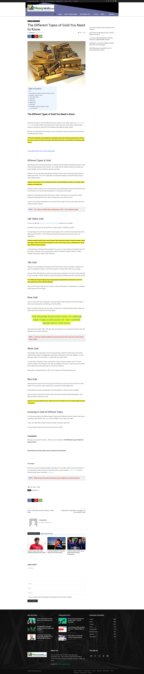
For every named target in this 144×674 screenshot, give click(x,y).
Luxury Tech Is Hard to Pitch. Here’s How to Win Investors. (102, 28)
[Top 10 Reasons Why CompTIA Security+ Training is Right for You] (62, 629)
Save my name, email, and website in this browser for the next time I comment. (50, 597)
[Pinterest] (36, 36)
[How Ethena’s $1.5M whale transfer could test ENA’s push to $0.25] (32, 628)
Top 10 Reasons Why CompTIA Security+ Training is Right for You (76, 629)
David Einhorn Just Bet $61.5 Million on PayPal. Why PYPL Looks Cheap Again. (102, 43)
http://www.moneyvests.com (45, 522)
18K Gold (32, 99)
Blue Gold (32, 104)
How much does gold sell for (48, 223)
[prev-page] (29, 558)
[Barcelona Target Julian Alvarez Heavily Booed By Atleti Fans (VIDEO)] (37, 543)
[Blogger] (91, 656)
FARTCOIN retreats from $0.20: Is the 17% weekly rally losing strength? (101, 49)
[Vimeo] (113, 1)
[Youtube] (115, 1)
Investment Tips (36, 21)
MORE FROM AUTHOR (46, 533)
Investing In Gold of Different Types (39, 106)
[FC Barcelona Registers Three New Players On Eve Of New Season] (56, 543)
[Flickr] (99, 656)
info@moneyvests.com (63, 664)
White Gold (33, 102)
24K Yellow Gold (34, 97)
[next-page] (31, 558)
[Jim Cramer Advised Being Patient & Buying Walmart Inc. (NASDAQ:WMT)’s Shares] (32, 637)
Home (29, 18)
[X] (111, 1)
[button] (55, 14)
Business (34, 18)
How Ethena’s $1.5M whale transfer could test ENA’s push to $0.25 (102, 33)
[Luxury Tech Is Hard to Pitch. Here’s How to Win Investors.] (32, 621)
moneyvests (31, 32)
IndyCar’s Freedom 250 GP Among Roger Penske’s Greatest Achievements (75, 552)
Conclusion (34, 108)
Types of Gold (35, 490)
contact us (73, 470)
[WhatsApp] (40, 36)
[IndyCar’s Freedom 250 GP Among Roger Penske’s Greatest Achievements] (76, 543)
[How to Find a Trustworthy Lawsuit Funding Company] (62, 638)
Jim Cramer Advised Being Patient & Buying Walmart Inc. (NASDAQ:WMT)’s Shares (101, 38)
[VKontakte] (107, 656)
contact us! (51, 472)
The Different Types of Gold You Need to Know (42, 93)
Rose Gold (32, 100)
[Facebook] (106, 1)
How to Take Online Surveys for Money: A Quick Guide (41, 511)
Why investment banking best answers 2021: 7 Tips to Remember (76, 620)
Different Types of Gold (36, 95)
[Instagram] (109, 1)
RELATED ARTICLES (33, 533)
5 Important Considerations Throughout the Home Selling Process (73, 511)
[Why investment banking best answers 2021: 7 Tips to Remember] (62, 621)
